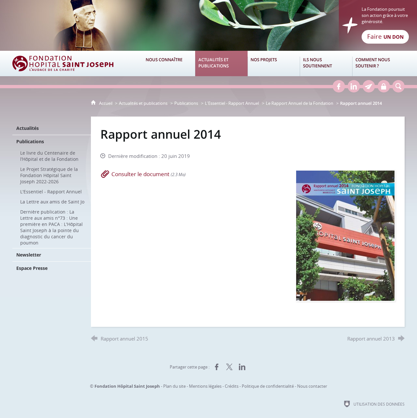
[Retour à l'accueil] (208, 25)
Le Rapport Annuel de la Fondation (299, 103)
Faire (385, 36)
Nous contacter (312, 386)
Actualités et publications (143, 103)
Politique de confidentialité (268, 386)
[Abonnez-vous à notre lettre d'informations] (369, 86)
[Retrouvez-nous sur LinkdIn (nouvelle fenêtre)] (354, 86)
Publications (186, 103)
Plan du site (174, 386)
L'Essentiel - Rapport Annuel (232, 103)
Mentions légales (205, 386)
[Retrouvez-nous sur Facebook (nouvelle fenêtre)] (339, 86)
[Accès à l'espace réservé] (384, 86)
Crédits (231, 386)
